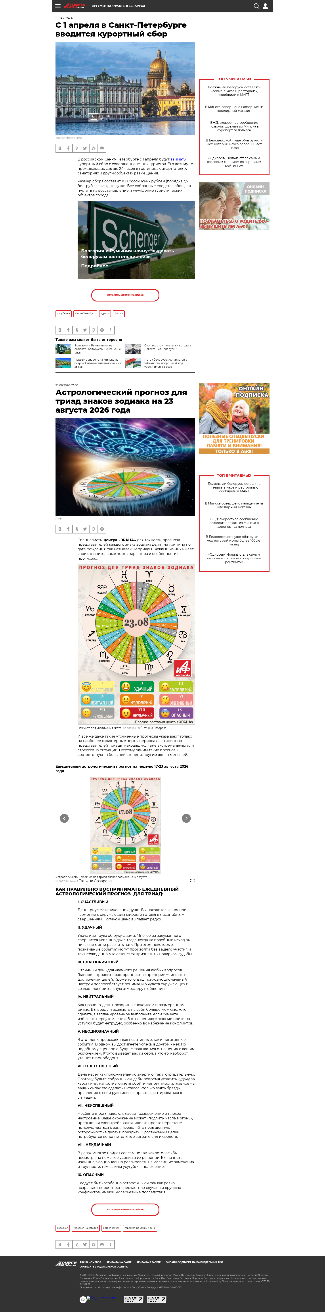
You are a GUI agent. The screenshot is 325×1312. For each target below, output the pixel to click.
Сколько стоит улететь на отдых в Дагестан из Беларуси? (167, 347)
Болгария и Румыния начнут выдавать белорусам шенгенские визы (127, 253)
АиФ (58, 518)
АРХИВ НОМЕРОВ (90, 1262)
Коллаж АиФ (132, 728)
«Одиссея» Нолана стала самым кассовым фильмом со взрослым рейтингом (234, 162)
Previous (64, 818)
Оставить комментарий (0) (125, 295)
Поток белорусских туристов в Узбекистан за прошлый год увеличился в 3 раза (165, 363)
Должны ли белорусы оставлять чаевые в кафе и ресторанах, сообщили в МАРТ (234, 91)
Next (186, 818)
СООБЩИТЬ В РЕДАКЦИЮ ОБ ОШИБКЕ (104, 1266)
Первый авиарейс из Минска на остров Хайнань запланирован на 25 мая (98, 363)
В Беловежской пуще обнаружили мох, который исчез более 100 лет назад (234, 144)
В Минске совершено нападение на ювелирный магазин (234, 109)
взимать (178, 159)
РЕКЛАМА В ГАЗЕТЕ (149, 1262)
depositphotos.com (68, 137)
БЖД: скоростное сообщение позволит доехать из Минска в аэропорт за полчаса (234, 126)
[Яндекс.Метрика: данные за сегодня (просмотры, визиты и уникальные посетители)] (103, 1298)
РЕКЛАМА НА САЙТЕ (119, 1262)
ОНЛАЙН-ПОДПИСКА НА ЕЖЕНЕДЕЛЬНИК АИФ (194, 1262)
